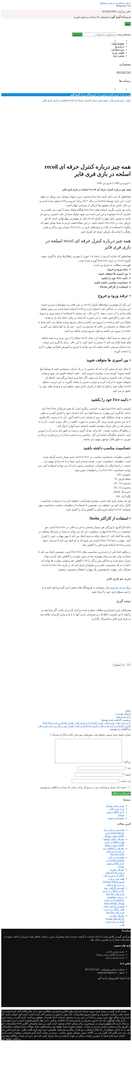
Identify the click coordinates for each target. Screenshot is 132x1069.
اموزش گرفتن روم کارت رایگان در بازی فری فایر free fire (113, 891)
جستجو (77, 34)
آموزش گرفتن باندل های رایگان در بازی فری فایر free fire (113, 909)
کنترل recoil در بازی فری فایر (115, 726)
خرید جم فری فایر (115, 587)
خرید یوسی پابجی (115, 951)
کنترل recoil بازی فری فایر (89, 723)
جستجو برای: (124, 34)
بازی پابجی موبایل (115, 805)
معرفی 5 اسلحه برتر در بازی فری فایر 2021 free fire (113, 851)
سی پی (98, 1032)
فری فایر (109, 723)
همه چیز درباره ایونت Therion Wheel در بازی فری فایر (113, 881)
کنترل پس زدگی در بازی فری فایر (56, 726)
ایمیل (127, 774)
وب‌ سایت (125, 781)
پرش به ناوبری (123, 2)
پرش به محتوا (107, 2)
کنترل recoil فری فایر (86, 726)
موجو (54, 1032)
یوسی (99, 1017)
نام (128, 768)
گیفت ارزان (105, 1023)
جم (40, 1029)
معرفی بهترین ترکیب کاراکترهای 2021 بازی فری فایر (113, 872)
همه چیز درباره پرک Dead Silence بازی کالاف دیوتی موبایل (114, 832)
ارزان (123, 1017)
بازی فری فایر (116, 100)
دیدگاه (126, 762)
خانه (128, 100)
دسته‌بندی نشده (116, 818)
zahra (128, 710)
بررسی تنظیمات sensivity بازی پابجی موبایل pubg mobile (114, 900)
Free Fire (96, 196)
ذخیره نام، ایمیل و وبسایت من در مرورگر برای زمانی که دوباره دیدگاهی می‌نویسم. (83, 787)
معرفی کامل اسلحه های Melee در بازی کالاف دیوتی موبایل (113, 842)
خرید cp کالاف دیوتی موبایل (109, 954)
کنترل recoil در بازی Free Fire (58, 723)
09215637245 (124, 72)
